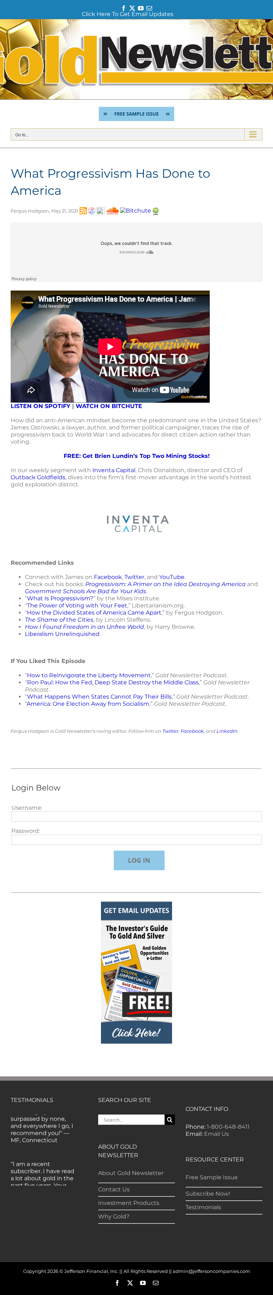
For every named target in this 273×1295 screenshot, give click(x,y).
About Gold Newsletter (131, 1173)
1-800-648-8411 (228, 1126)
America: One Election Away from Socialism (88, 703)
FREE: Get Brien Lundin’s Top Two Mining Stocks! (137, 456)
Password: (25, 830)
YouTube (171, 577)
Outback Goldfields (38, 477)
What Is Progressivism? (60, 598)
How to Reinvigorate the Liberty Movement (89, 675)
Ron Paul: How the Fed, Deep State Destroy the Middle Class (113, 682)
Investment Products (128, 1203)
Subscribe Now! (208, 1193)
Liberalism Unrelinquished (62, 634)
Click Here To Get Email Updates (127, 14)
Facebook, (193, 731)
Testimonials (203, 1207)
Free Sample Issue (212, 1177)
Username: (26, 807)
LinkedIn (226, 731)
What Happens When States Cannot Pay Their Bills (99, 696)
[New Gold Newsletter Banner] (136, 59)
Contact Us (114, 1189)
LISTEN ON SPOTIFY (40, 406)
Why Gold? (113, 1216)
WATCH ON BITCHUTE (109, 406)
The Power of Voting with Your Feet (77, 605)
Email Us (216, 1133)
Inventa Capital (113, 470)
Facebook (108, 577)
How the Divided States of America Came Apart (94, 612)
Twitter (134, 577)
